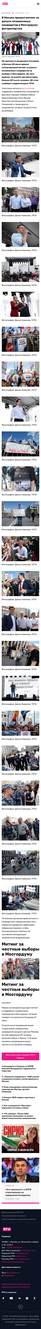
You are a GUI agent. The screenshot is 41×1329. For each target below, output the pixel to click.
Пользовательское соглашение (14, 1216)
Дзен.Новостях (12, 1273)
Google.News (8, 1275)
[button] (38, 3)
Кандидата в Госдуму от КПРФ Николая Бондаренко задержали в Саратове (19, 1068)
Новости (9, 1186)
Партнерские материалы (13, 1262)
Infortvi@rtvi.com (28, 1250)
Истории (6, 13)
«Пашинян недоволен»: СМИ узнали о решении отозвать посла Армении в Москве (20, 1079)
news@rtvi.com (21, 1253)
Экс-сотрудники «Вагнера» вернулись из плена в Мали (16, 1106)
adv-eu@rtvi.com (21, 1259)
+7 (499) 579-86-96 (14, 1247)
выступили (26, 88)
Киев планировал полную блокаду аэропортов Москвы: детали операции (19, 1089)
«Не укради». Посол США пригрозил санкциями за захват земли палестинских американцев (19, 1115)
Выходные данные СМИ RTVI (12, 1212)
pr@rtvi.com (20, 1256)
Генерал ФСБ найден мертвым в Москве (18, 1098)
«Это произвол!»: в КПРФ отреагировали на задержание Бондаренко (18, 1192)
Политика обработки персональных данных (19, 1219)
